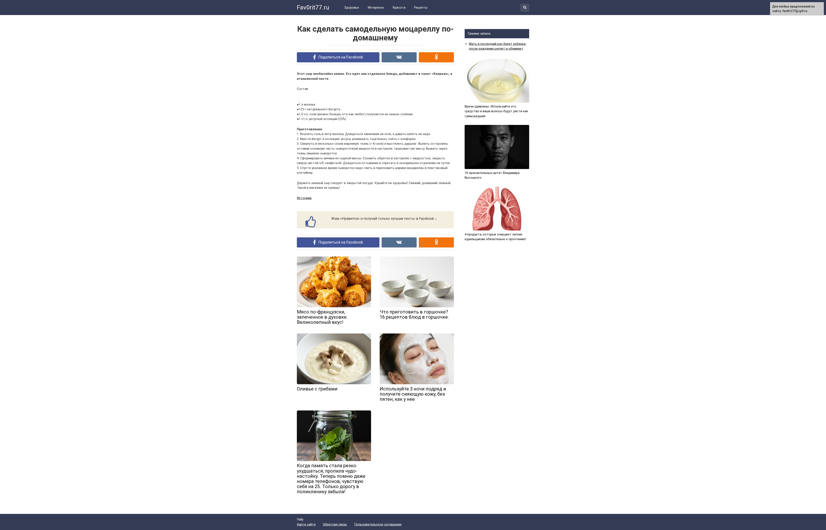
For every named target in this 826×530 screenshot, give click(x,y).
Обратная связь (335, 524)
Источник (304, 198)
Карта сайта (306, 524)
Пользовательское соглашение (378, 524)
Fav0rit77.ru (313, 7)
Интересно (376, 7)
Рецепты (420, 7)
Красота (399, 7)
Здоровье (351, 7)
